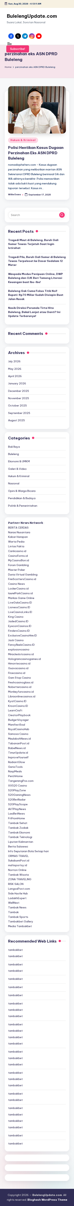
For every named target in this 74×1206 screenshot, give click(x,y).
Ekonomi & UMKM (19, 461)
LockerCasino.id (18, 588)
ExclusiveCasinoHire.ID (22, 635)
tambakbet (15, 950)
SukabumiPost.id (18, 860)
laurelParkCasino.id (20, 593)
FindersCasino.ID (19, 630)
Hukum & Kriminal (23, 140)
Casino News (16, 584)
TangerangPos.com (21, 781)
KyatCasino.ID (17, 701)
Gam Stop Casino (19, 677)
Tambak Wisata (18, 874)
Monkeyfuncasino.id (21, 691)
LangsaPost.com (19, 888)
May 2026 (14, 369)
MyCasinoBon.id (18, 560)
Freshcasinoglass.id (20, 682)
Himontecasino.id (19, 663)
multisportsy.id (17, 865)
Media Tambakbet (20, 926)
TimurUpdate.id (18, 752)
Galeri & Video (17, 469)
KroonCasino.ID (18, 706)
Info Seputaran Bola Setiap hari (28, 851)
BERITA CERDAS (18, 527)
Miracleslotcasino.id (21, 654)
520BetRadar (17, 799)
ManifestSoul (16, 724)
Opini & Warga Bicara (22, 491)
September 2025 (19, 413)
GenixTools (15, 767)
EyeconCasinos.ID (19, 626)
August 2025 (16, 420)
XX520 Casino (17, 785)
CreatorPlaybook (19, 715)
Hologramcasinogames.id (24, 659)
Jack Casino (16, 640)
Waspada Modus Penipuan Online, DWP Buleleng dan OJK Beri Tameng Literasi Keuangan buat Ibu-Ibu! (35, 278)
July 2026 (14, 361)
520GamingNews (19, 795)
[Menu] (9, 43)
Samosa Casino (18, 734)
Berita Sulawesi (18, 846)
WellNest (13, 902)
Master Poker (16, 570)
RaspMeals (15, 771)
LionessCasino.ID (19, 607)
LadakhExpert (17, 898)
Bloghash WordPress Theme (47, 1199)
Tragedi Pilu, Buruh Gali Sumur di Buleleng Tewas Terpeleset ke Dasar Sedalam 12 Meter (37, 261)
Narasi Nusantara (19, 532)
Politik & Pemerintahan (22, 505)
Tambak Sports (18, 917)
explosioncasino (18, 649)
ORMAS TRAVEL (18, 856)
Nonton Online (17, 870)
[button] (17, 48)
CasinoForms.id (18, 556)
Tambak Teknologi (20, 837)
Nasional (13, 483)
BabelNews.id (17, 748)
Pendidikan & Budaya (22, 498)
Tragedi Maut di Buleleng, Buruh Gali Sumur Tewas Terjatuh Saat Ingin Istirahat (33, 244)
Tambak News (17, 907)
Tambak (13, 912)
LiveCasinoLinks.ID (20, 612)
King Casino (15, 616)
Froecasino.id (16, 673)
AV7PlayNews (17, 809)
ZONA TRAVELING (19, 879)
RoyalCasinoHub (18, 729)
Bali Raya (14, 446)
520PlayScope (18, 804)
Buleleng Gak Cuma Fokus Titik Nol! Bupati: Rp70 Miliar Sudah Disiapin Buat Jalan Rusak (35, 295)
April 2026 (15, 376)
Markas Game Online (21, 598)
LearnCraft (15, 710)
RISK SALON (15, 884)
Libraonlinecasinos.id (21, 696)
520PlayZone (17, 790)
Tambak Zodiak (18, 828)
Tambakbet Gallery (20, 921)
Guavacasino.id (18, 668)
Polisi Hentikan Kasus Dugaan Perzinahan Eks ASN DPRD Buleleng (36, 153)
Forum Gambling (18, 565)
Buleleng (13, 454)
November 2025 (18, 398)
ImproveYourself (18, 757)
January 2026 (17, 383)
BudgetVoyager (18, 720)
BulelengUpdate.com (32, 16)
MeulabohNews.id (19, 738)
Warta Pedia (16, 541)
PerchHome (15, 776)
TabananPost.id (18, 743)
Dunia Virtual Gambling (22, 574)
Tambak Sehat (17, 823)
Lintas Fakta (16, 546)
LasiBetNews (16, 813)
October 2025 (17, 405)
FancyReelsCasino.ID (21, 644)
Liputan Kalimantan (20, 842)
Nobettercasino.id (19, 687)
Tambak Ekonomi (19, 832)
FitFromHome (16, 818)
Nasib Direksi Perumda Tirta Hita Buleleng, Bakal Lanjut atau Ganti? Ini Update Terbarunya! (34, 312)
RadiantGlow (16, 762)
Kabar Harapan (18, 537)
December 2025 (18, 391)
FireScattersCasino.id (22, 579)
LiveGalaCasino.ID (20, 602)
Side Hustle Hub (18, 893)
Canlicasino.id (17, 551)
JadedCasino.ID (18, 621)
